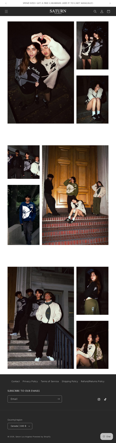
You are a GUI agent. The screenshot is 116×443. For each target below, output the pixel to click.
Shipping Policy (70, 381)
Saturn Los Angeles (24, 437)
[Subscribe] (58, 399)
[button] (6, 11)
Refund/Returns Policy (93, 381)
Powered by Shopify (42, 437)
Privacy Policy (30, 381)
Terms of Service (50, 381)
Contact (15, 381)
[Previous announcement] (6, 3)
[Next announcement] (110, 3)
